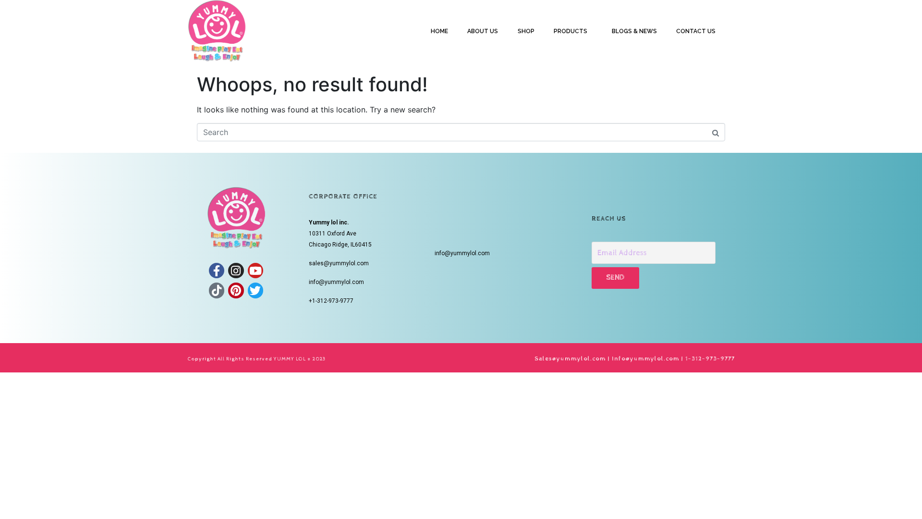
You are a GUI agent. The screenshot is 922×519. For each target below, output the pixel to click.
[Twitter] (255, 290)
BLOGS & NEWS (634, 31)
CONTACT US (696, 31)
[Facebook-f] (216, 270)
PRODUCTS (570, 31)
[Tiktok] (216, 290)
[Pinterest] (235, 290)
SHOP (526, 31)
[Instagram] (235, 270)
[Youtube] (255, 270)
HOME (439, 31)
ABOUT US (482, 31)
